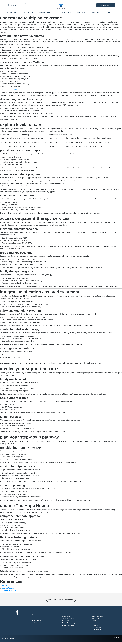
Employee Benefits (96, 629)
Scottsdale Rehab (96, 614)
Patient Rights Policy (97, 627)
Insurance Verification (67, 614)
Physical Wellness (47, 13)
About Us (111, 13)
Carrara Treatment (9, 588)
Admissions (66, 13)
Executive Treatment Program (69, 623)
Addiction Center (8, 585)
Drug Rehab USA (13, 89)
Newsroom (94, 623)
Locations (96, 13)
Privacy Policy (95, 625)
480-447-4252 (105, 5)
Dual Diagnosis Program (68, 618)
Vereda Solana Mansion (97, 616)
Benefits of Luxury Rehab (68, 625)
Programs (81, 13)
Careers (94, 620)
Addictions (11, 13)
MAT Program (65, 620)
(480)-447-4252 (36, 614)
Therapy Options (66, 616)
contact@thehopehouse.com (39, 617)
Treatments (28, 13)
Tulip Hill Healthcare (9, 590)
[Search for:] (16, 5)
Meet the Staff (95, 618)
